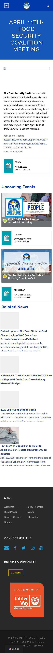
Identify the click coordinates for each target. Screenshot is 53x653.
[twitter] (23, 548)
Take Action (33, 517)
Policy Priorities (35, 506)
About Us (9, 506)
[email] (6, 548)
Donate (8, 522)
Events (30, 511)
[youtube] (41, 548)
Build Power (10, 511)
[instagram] (32, 548)
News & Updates (13, 517)
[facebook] (15, 548)
